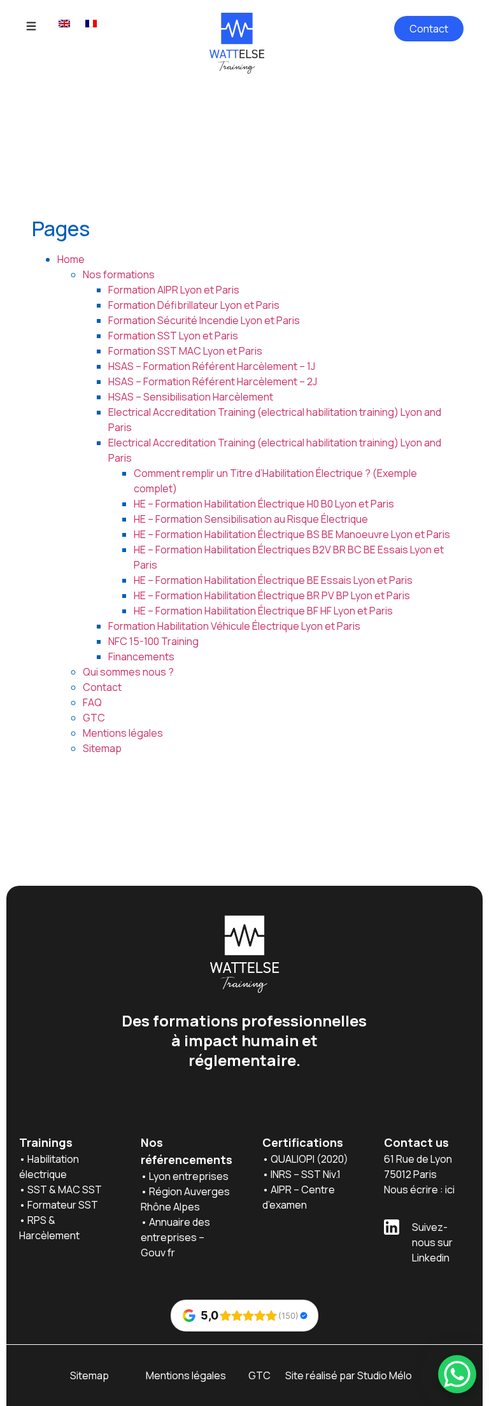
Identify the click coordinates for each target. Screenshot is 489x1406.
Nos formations (119, 274)
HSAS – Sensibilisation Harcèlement (190, 397)
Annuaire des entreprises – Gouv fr (176, 1237)
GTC (94, 718)
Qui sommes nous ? (128, 672)
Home (71, 259)
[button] (30, 26)
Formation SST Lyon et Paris (173, 336)
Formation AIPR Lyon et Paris (173, 290)
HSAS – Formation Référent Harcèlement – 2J (212, 381)
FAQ (92, 702)
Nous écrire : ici (419, 1189)
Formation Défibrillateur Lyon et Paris (194, 305)
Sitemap (102, 748)
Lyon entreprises (189, 1176)
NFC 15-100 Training (153, 641)
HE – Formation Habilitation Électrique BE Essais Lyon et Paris (273, 580)
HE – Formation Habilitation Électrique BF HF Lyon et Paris (263, 611)
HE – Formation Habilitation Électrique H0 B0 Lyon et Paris (264, 504)
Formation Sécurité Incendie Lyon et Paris (204, 320)
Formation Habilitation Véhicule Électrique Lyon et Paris (234, 626)
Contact (102, 687)
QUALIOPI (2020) (310, 1159)
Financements (141, 657)
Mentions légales (123, 733)
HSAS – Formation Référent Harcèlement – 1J (211, 366)
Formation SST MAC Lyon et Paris (185, 351)
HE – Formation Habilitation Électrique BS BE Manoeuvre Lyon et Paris (292, 534)
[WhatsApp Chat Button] (457, 1374)
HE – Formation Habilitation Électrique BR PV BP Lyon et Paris (272, 595)
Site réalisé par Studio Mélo (348, 1375)
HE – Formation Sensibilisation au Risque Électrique (251, 519)
